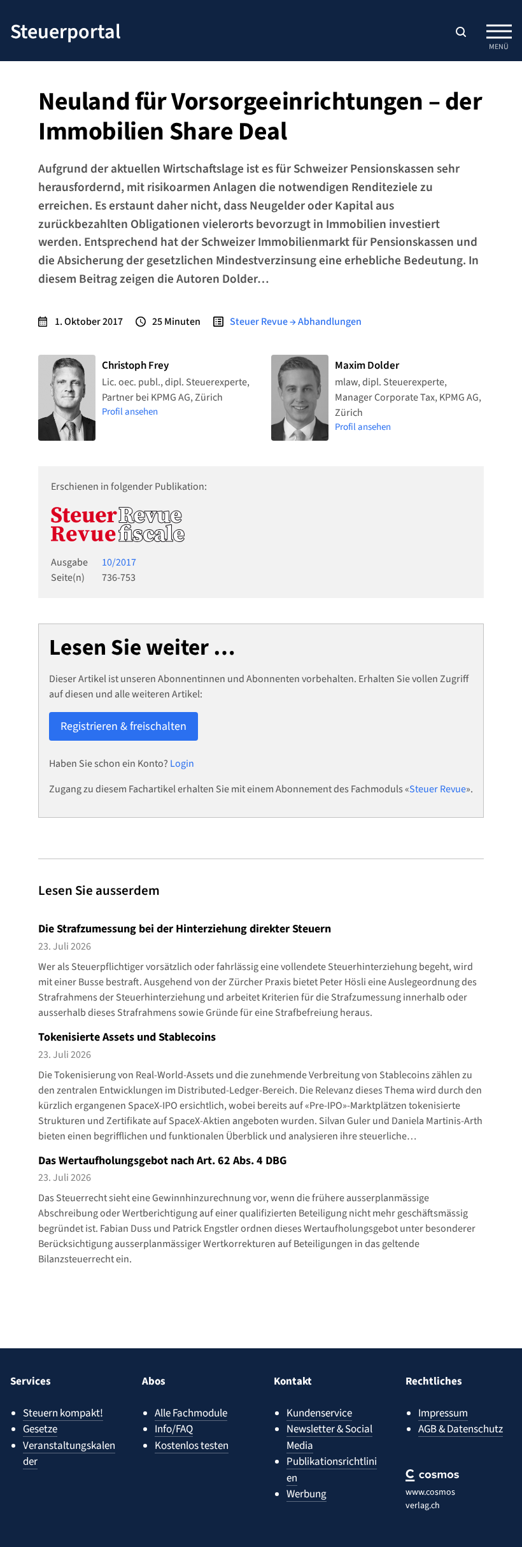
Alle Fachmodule (191, 1413)
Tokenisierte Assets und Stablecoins (127, 1037)
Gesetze (40, 1429)
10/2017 (119, 562)
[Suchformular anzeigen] (461, 32)
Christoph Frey (135, 365)
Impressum (443, 1413)
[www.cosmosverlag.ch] (432, 1475)
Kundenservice (319, 1413)
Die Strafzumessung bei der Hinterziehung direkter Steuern (184, 929)
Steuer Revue (437, 789)
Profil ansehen (130, 411)
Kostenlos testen (192, 1445)
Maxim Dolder (367, 365)
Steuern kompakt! (63, 1413)
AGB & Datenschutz (460, 1429)
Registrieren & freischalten (123, 726)
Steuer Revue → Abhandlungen (296, 322)
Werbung (306, 1494)
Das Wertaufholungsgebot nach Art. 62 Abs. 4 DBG (162, 1161)
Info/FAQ (174, 1429)
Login (182, 764)
